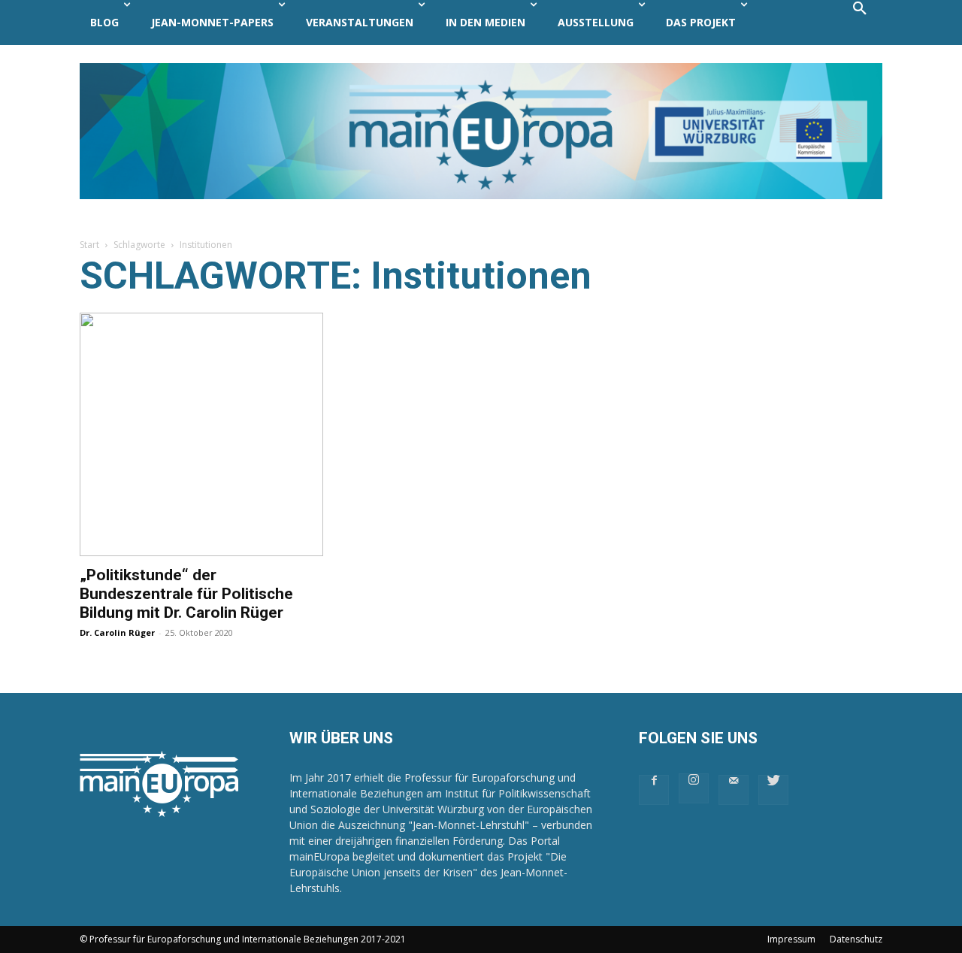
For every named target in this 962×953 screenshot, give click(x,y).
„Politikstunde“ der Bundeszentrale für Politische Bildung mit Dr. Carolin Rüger (186, 594)
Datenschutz (856, 939)
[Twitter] (773, 790)
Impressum (791, 939)
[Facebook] (654, 790)
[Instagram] (694, 788)
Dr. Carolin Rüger (117, 632)
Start (89, 244)
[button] (859, 22)
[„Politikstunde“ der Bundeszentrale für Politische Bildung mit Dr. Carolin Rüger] (201, 434)
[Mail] (733, 790)
